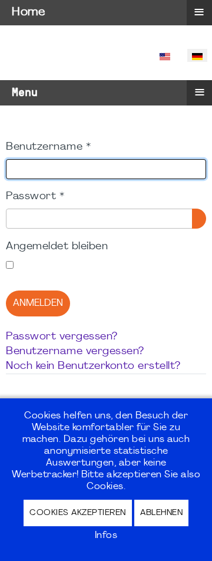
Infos (106, 535)
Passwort (35, 197)
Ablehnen (161, 513)
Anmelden (38, 303)
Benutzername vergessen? (75, 351)
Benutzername (48, 147)
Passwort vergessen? (62, 337)
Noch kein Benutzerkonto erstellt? (93, 366)
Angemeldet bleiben (57, 247)
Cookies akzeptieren (77, 513)
